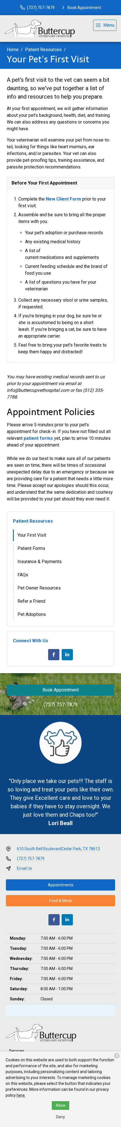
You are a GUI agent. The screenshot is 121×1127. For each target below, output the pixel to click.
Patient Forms (31, 548)
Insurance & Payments (39, 561)
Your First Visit (31, 535)
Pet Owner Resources (39, 588)
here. (21, 1095)
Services (16, 1051)
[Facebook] (53, 654)
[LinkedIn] (67, 654)
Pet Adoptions (31, 614)
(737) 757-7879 (60, 704)
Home (13, 49)
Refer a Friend (31, 601)
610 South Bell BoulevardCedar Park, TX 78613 (58, 848)
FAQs (22, 574)
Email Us (24, 868)
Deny (60, 1117)
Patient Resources (43, 49)
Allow (61, 1105)
